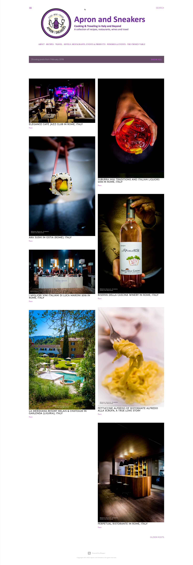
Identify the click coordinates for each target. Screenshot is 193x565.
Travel (58, 44)
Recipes (50, 44)
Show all (156, 59)
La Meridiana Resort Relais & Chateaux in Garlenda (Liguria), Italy (58, 412)
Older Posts (157, 537)
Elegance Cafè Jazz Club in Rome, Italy (56, 124)
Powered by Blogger (98, 553)
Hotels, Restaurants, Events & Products (84, 44)
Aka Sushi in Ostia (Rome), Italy (50, 238)
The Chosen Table (136, 44)
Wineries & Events (116, 44)
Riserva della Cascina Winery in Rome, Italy (128, 295)
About (41, 44)
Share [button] (30, 128)
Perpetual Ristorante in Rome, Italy (123, 524)
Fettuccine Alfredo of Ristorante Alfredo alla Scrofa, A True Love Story (128, 409)
